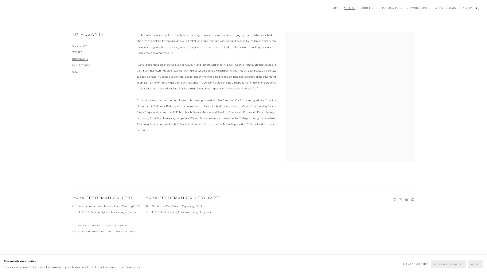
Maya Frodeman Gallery (34, 8)
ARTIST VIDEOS (445, 8)
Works (77, 52)
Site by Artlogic (126, 231)
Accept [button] (475, 264)
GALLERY (467, 8)
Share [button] (76, 72)
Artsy (400, 200)
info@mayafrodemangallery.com (117, 212)
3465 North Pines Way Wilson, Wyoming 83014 (173, 206)
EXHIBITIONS (368, 8)
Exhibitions (81, 65)
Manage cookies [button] (116, 225)
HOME (335, 8)
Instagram (394, 200)
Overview (79, 46)
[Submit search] (477, 8)
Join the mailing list (407, 200)
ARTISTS (349, 8)
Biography (80, 59)
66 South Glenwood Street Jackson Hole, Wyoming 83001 (106, 206)
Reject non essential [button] (448, 264)
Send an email (413, 200)
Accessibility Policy (86, 225)
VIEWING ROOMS (418, 8)
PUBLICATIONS (392, 8)
